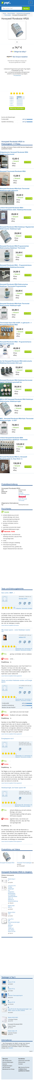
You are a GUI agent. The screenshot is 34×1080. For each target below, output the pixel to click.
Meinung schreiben (17, 108)
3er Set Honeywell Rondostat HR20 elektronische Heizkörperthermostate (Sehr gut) (16, 362)
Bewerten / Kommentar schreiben (24, 608)
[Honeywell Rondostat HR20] (7, 856)
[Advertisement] (17, 569)
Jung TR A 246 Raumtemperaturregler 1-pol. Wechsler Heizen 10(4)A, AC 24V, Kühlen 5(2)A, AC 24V (12, 925)
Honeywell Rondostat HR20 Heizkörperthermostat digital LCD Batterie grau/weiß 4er (16, 381)
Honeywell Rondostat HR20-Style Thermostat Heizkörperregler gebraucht (14, 189)
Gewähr (11, 1048)
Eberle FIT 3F (11, 1002)
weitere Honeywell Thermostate (22, 499)
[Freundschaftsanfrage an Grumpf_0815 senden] (20, 603)
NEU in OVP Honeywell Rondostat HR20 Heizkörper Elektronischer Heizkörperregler (16, 400)
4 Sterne (12, 98)
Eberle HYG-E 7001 (11, 913)
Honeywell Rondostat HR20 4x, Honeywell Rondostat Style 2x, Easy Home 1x (13, 458)
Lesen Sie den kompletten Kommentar (10, 625)
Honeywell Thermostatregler (24, 862)
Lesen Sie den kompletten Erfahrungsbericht (11, 676)
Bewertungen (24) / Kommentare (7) (24, 699)
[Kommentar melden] (29, 603)
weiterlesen (18, 75)
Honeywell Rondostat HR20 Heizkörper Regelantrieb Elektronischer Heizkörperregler (17, 228)
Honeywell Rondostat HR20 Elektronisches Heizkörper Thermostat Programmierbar (14, 285)
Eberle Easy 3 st (11, 879)
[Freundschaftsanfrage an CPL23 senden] (20, 692)
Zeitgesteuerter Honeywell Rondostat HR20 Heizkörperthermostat (14, 153)
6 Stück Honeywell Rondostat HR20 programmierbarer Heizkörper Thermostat (13, 439)
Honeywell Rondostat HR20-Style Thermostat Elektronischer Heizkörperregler (14, 304)
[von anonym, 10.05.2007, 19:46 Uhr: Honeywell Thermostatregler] (24, 856)
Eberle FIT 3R (11, 982)
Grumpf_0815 (23, 599)
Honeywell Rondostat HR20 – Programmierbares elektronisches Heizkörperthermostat (16, 266)
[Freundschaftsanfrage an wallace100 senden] (20, 642)
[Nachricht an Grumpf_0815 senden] (25, 603)
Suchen (26, 8)
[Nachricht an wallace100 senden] (25, 642)
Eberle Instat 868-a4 (11, 906)
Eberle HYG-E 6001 (13, 1017)
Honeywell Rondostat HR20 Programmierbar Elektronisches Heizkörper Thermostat (14, 247)
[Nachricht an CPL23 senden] (25, 692)
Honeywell (20, 493)
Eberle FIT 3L (11, 989)
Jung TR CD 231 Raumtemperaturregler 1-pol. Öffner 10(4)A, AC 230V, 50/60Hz (20, 1009)
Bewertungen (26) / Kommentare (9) (24, 648)
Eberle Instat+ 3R (12, 1031)
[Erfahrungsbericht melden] (29, 642)
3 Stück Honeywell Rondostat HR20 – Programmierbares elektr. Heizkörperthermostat (15, 209)
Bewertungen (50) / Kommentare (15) (23, 804)
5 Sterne (12, 97)
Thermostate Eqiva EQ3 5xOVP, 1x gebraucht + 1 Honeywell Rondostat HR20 (16, 324)
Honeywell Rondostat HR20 (7, 862)
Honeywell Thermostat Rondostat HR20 (13, 171)
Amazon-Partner (24, 1067)
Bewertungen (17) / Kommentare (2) (24, 755)
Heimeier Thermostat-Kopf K (15, 995)
